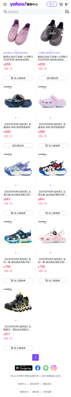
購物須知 (47, 383)
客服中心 (22, 383)
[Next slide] (32, 33)
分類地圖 (47, 391)
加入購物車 (20, 78)
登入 (51, 4)
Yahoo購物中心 (24, 4)
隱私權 (35, 391)
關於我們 (34, 383)
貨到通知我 (52, 78)
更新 (58, 375)
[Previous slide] (4, 33)
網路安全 (24, 391)
